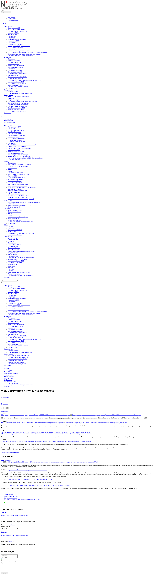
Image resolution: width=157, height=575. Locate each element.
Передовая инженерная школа (17, 186)
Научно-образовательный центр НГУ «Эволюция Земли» (26, 158)
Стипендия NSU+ (13, 33)
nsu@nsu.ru (11, 525)
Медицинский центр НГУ (16, 82)
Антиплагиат (8, 494)
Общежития (11, 49)
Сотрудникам (12, 18)
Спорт (10, 215)
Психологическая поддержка (17, 83)
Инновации (8, 200)
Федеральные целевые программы (18, 174)
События (11, 228)
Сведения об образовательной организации (21, 251)
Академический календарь (16, 133)
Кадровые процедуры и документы (19, 96)
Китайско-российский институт (18, 155)
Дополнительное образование (17, 135)
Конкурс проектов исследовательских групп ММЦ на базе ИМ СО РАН (30, 479)
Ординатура (12, 37)
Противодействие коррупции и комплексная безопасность (22, 499)
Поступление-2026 (14, 28)
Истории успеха (13, 91)
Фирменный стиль (14, 248)
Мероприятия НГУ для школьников (19, 46)
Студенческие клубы (14, 220)
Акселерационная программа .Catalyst (20, 205)
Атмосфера (7, 208)
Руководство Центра (10, 381)
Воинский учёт (12, 88)
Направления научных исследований (19, 164)
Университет (8, 236)
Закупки (10, 267)
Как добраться (12, 254)
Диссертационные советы (16, 172)
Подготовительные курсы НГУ (17, 138)
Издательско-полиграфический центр (19, 272)
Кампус (10, 213)
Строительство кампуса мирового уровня (21, 257)
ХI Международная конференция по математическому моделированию (23, 441)
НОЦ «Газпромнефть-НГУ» (16, 177)
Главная (6, 368)
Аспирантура (12, 36)
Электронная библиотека (16, 151)
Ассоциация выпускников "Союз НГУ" (20, 93)
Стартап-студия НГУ (14, 207)
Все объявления (6, 460)
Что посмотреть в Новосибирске (18, 217)
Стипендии (11, 69)
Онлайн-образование (14, 132)
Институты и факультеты (16, 130)
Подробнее (4, 404)
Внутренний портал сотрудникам (18, 103)
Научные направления (11, 373)
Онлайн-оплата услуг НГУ (16, 78)
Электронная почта (14, 60)
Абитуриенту (8, 26)
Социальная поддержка (15, 70)
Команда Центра (13, 383)
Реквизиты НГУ (13, 246)
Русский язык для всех (15, 140)
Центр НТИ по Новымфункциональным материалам (17, 189)
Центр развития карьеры (15, 67)
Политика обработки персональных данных (14, 515)
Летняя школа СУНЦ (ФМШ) (17, 146)
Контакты (7, 277)
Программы (11, 128)
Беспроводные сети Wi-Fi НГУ (17, 77)
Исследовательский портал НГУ (18, 166)
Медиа (6, 225)
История (10, 270)
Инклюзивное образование (16, 141)
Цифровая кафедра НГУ (15, 159)
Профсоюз (11, 269)
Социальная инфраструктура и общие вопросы (22, 101)
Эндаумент (11, 266)
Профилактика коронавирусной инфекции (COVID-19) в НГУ (27, 80)
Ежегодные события (14, 212)
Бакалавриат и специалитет (16, 29)
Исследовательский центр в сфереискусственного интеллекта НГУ (18, 196)
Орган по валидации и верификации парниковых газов (18, 183)
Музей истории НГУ (14, 264)
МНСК (10, 169)
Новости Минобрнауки (15, 235)
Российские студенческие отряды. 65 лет (20, 221)
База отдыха (11, 223)
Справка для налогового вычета (18, 86)
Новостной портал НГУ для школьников (20, 55)
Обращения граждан (10, 498)
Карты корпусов (13, 75)
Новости (10, 226)
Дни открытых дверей (15, 44)
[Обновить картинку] (1, 559)
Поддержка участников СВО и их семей (20, 275)
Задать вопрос (5, 397)
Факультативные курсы (15, 85)
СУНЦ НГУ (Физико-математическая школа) (22, 145)
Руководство (12, 243)
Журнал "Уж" (12, 231)
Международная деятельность (17, 259)
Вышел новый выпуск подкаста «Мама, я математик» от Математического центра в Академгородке (32, 422)
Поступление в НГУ (14, 127)
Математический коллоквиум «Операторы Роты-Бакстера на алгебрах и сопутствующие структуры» (39, 485)
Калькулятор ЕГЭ (13, 41)
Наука (6, 161)
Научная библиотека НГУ (16, 65)
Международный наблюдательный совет (20, 385)
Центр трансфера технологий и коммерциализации (24, 202)
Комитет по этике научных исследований (21, 199)
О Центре (7, 371)
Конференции (12, 168)
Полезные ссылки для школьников (18, 51)
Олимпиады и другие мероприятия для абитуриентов (24, 54)
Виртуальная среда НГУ (15, 72)
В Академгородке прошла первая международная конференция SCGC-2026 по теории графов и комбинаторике (35, 415)
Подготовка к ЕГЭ (14, 42)
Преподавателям (13, 20)
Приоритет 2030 (13, 239)
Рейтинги (11, 241)
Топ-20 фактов (12, 238)
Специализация (9, 376)
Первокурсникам (13, 64)
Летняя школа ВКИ (14, 150)
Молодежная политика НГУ (16, 210)
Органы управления (14, 244)
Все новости (4, 411)
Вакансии (11, 98)
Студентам (11, 17)
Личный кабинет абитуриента (17, 31)
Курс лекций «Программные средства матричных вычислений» (27, 470)
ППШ (10, 370)
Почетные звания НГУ (15, 262)
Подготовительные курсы (16, 47)
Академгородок (13, 253)
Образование (8, 125)
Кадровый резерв (13, 100)
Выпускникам (8, 90)
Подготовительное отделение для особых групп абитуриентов (27, 52)
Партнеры (7, 113)
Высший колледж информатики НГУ (19, 148)
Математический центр (15, 179)
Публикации (8, 380)
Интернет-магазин (13, 249)
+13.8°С (3, 23)
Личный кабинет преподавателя (18, 104)
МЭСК (10, 171)
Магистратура (12, 34)
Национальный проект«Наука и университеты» (16, 193)
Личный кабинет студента (16, 62)
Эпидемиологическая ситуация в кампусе (21, 233)
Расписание (11, 59)
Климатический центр (15, 181)
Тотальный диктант (14, 218)
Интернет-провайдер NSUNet (17, 73)
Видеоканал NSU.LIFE (15, 230)
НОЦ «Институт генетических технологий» (22, 187)
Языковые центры (13, 137)
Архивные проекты (14, 274)
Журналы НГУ (12, 176)
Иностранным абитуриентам (17, 39)
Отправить (4, 573)
